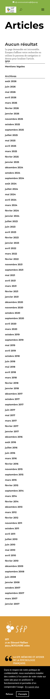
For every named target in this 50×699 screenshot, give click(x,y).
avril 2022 (10, 248)
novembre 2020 (14, 307)
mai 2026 (10, 92)
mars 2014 (11, 496)
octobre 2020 (12, 313)
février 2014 (11, 501)
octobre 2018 (12, 356)
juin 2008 (10, 577)
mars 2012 (11, 512)
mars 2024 (11, 205)
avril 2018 (10, 372)
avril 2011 (10, 534)
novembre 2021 (13, 264)
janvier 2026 (12, 113)
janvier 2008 (12, 582)
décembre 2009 (14, 566)
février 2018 (11, 383)
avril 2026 (10, 97)
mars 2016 (11, 458)
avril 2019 (10, 350)
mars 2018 (11, 377)
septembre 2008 (14, 571)
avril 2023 (10, 232)
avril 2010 (10, 555)
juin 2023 (10, 226)
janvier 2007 (12, 604)
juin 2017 (10, 410)
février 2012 (11, 517)
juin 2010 (10, 544)
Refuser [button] (9, 694)
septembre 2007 (14, 593)
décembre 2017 (13, 393)
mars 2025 (11, 151)
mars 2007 (11, 598)
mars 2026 (11, 103)
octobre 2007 (12, 587)
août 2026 (10, 81)
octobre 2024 (12, 173)
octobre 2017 (12, 399)
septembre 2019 (14, 340)
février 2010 (11, 560)
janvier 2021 (12, 296)
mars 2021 (11, 286)
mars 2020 (11, 329)
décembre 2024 (14, 167)
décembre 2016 (13, 437)
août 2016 (10, 442)
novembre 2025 (14, 119)
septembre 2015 (14, 474)
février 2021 (11, 291)
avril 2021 (10, 280)
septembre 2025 (14, 129)
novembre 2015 (14, 469)
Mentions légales (15, 66)
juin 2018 (10, 361)
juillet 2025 (11, 135)
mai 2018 (10, 367)
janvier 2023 (12, 243)
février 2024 (12, 210)
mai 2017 (10, 415)
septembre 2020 (14, 318)
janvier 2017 (12, 431)
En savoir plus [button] (32, 687)
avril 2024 (10, 200)
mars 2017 (11, 420)
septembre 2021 (14, 270)
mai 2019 (10, 345)
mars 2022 (11, 253)
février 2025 (12, 156)
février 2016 (11, 464)
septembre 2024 (14, 178)
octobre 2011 (12, 528)
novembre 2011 (13, 523)
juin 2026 (10, 86)
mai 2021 (10, 275)
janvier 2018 (12, 388)
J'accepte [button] (22, 694)
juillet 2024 (11, 189)
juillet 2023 (11, 221)
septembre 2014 (14, 490)
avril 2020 (10, 323)
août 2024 (11, 183)
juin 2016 (10, 453)
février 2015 (11, 485)
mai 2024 (10, 194)
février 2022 (12, 259)
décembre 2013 (13, 507)
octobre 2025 (12, 124)
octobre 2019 (12, 334)
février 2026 (12, 108)
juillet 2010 (11, 539)
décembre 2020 (14, 302)
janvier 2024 (12, 216)
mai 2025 (10, 140)
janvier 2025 (12, 162)
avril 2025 (10, 146)
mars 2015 (11, 480)
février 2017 (11, 426)
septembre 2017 (14, 404)
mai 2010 (10, 550)
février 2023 (12, 237)
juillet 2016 (11, 447)
